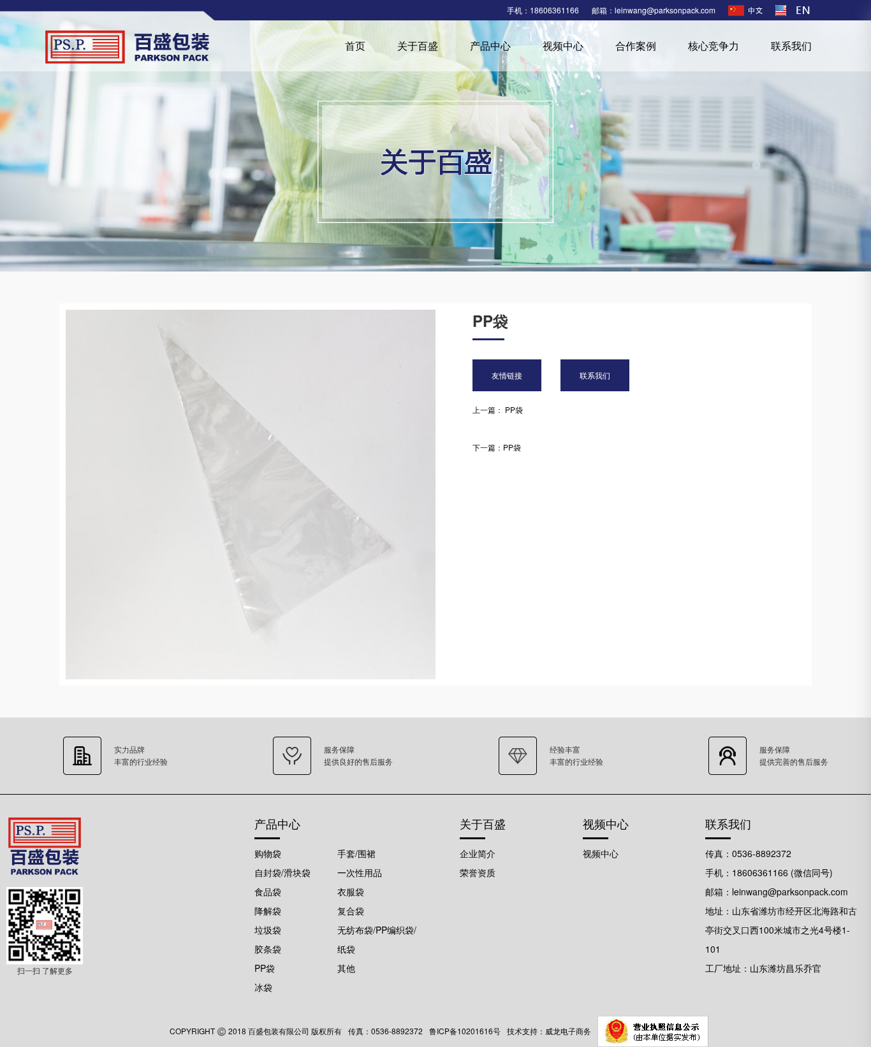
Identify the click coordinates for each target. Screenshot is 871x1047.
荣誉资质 (477, 872)
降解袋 (267, 910)
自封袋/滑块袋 (282, 872)
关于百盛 (417, 45)
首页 (355, 45)
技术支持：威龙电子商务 (549, 1030)
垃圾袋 (267, 929)
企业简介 (477, 853)
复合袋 (350, 910)
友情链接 (507, 375)
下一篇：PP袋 (496, 447)
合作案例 (635, 45)
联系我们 (791, 45)
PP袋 (264, 968)
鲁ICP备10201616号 (465, 1030)
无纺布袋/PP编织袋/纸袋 (376, 939)
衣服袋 (350, 891)
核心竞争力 (713, 45)
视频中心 (563, 45)
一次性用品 (359, 872)
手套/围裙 (356, 853)
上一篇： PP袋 (497, 409)
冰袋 (263, 987)
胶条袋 (267, 948)
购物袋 (267, 853)
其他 (346, 968)
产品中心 (490, 45)
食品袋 (267, 891)
